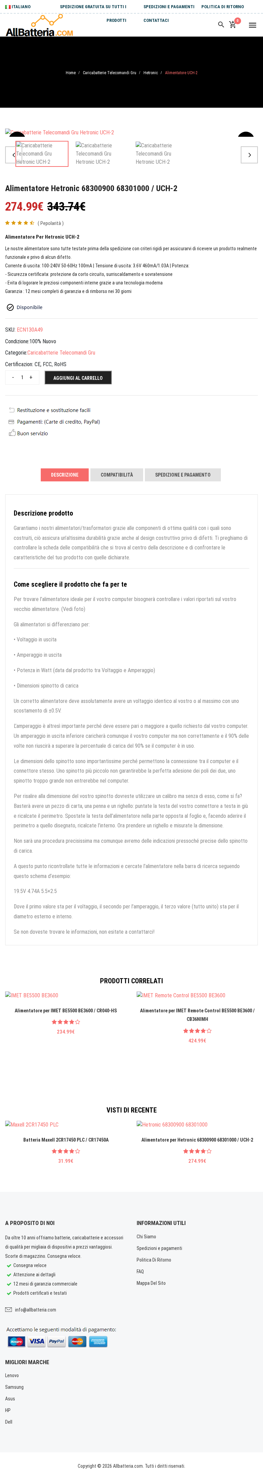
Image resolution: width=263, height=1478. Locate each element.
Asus (10, 1398)
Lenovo (12, 1375)
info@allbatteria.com (35, 1310)
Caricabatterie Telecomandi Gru (109, 72)
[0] (232, 25)
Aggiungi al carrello (78, 378)
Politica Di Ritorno (222, 6)
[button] (13, 154)
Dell (8, 1422)
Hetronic (150, 72)
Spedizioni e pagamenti (169, 6)
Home (71, 72)
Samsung (14, 1387)
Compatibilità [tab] (117, 475)
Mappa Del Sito (151, 1283)
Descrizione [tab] (64, 475)
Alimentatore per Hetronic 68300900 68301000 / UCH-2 (197, 1140)
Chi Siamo (146, 1236)
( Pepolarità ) (51, 223)
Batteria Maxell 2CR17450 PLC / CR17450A (66, 1140)
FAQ (140, 1271)
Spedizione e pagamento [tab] (183, 475)
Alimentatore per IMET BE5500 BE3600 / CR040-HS (66, 1010)
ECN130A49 (30, 330)
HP (8, 1410)
